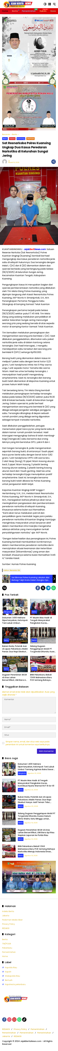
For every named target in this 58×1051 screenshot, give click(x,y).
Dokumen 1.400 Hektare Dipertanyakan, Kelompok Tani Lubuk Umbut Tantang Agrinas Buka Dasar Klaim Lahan (15, 620)
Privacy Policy (8, 924)
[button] (45, 4)
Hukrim (12, 138)
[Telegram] (48, 588)
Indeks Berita (8, 911)
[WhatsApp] (53, 588)
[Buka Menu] (49, 4)
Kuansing (21, 138)
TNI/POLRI (30, 138)
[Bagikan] (53, 161)
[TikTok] (24, 1019)
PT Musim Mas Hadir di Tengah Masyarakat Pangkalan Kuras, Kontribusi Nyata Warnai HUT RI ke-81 (42, 620)
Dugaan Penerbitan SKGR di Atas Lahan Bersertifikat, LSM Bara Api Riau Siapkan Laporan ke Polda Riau (15, 678)
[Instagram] (9, 1019)
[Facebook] (37, 588)
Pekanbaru (7, 948)
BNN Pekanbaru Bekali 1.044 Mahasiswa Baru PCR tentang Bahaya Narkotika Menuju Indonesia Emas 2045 (41, 678)
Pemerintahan (9, 952)
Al (9, 161)
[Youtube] (14, 1019)
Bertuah (8, 980)
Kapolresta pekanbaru (15, 984)
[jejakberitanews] (17, 4)
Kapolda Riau (11, 967)
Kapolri (8, 971)
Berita (5, 138)
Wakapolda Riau (12, 976)
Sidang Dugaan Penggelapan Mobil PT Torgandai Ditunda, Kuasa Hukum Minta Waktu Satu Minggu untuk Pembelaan (43, 649)
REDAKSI (5, 928)
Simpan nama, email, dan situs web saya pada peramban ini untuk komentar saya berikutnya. (28, 743)
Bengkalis (8, 612)
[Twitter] (43, 588)
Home (5, 956)
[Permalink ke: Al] (5, 161)
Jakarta (5, 915)
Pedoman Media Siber (12, 919)
